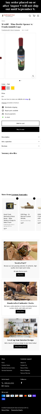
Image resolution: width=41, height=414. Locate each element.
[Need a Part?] (20, 251)
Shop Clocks (20, 311)
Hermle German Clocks (8, 368)
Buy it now (20, 129)
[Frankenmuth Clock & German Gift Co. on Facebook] (21, 383)
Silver (8, 88)
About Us (23, 362)
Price (3, 93)
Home (3, 20)
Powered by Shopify (17, 410)
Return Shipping (25, 370)
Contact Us (23, 365)
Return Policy (24, 368)
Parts (3, 362)
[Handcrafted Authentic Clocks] (20, 291)
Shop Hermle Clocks (20, 346)
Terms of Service (25, 373)
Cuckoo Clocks (6, 365)
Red (3, 88)
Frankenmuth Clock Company (11, 30)
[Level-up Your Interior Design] (20, 328)
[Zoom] (33, 76)
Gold (13, 88)
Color (6, 84)
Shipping (4, 102)
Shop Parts (20, 274)
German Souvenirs (19, 194)
